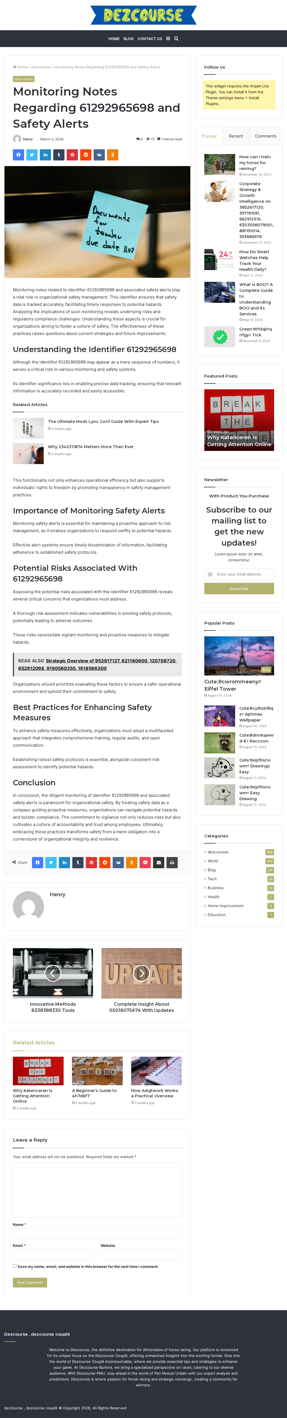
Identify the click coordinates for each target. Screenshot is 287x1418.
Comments (266, 136)
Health (213, 897)
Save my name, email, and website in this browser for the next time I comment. (88, 1266)
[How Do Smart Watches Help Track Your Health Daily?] (219, 259)
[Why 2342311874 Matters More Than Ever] (28, 453)
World (213, 861)
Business (216, 888)
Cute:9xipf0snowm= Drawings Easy (255, 766)
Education (217, 914)
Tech (212, 879)
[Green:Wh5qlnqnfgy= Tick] (219, 336)
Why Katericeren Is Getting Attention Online (32, 1096)
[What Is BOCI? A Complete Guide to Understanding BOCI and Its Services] (219, 292)
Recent (236, 136)
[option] (239, 420)
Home (114, 38)
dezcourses (41, 67)
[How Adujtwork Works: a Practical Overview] (156, 1071)
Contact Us (150, 38)
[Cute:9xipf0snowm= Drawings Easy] (219, 767)
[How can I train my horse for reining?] (219, 164)
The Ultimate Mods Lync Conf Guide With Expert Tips (103, 421)
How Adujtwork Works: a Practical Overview (155, 1093)
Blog (129, 38)
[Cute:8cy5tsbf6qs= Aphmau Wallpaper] (219, 716)
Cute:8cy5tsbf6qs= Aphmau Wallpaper (256, 714)
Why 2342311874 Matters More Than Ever (91, 446)
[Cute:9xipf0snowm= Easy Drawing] (219, 794)
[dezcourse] (144, 15)
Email (19, 1245)
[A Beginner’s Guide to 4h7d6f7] (97, 1071)
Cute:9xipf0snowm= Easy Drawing (255, 792)
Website (108, 1245)
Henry (28, 139)
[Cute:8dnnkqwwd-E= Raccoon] (219, 742)
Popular (209, 136)
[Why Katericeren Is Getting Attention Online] (38, 1071)
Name (19, 1224)
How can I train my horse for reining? (255, 162)
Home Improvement (226, 906)
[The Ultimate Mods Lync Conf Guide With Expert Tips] (28, 428)
